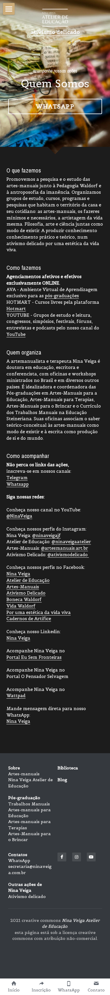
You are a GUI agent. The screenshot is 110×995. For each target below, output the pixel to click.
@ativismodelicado (68, 554)
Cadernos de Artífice (28, 618)
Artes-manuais (24, 773)
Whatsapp (55, 106)
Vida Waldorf (20, 606)
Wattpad (16, 695)
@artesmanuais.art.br (64, 548)
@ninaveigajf (46, 535)
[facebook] (61, 857)
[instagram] (76, 857)
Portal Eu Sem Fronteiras (34, 657)
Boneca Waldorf (24, 599)
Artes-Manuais (22, 587)
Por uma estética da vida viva (38, 612)
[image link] (55, 17)
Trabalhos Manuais (29, 804)
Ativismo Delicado (25, 593)
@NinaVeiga (19, 516)
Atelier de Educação (28, 580)
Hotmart (16, 308)
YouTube (16, 334)
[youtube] (91, 857)
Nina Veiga (18, 574)
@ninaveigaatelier (71, 541)
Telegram (17, 477)
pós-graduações (62, 295)
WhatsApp (19, 860)
